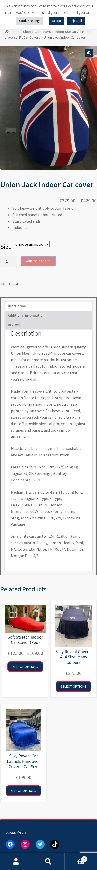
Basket (75, 857)
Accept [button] (56, 21)
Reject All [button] (76, 21)
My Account (16, 861)
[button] (89, 53)
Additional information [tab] (26, 315)
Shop (27, 31)
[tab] (48, 325)
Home (15, 31)
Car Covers (43, 31)
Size (6, 247)
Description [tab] (17, 306)
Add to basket (38, 261)
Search (48, 861)
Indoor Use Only (66, 31)
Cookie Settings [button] (29, 21)
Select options (25, 667)
